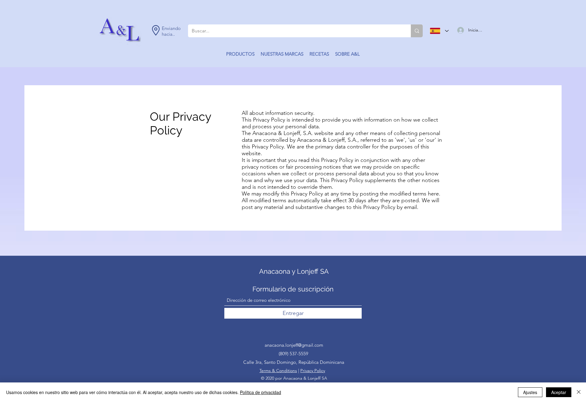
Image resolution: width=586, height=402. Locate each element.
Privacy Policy (312, 370)
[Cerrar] (578, 392)
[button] (240, 54)
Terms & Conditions (278, 370)
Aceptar (558, 392)
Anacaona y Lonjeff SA (294, 271)
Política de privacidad (260, 392)
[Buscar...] (417, 30)
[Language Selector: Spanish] (439, 31)
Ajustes (530, 392)
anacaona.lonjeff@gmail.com (294, 345)
